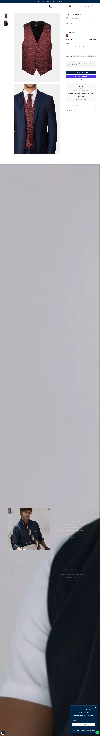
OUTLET (34, 6)
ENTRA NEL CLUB (81, 99)
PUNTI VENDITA (26, 6)
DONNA (5, 6)
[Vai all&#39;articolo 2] (6, 23)
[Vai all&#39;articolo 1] (6, 16)
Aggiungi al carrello (81, 72)
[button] (2, 733)
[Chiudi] (95, 707)
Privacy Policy (92, 730)
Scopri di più (71, 537)
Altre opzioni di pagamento (81, 79)
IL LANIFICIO (17, 6)
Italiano (79, 6)
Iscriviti (83, 724)
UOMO (11, 6)
